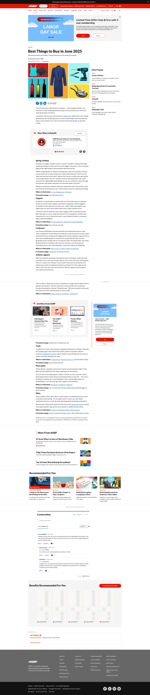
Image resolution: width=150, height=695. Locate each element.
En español (45, 61)
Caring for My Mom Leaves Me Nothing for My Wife (39, 489)
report (85, 539)
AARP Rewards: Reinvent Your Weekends (66, 139)
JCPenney (68, 192)
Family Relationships (35, 486)
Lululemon (65, 290)
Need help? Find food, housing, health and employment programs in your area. (41, 321)
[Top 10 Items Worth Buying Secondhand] (85, 459)
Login (117, 6)
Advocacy (55, 486)
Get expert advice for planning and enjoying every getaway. (58, 322)
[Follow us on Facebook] (105, 685)
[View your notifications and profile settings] (88, 522)
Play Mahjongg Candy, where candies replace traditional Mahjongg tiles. (104, 113)
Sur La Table (60, 248)
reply (39, 539)
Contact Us (78, 652)
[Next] (84, 151)
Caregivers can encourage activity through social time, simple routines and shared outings (110, 495)
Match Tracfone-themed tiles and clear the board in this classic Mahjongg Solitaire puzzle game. (105, 92)
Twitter (41, 103)
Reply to (44, 545)
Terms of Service (50, 682)
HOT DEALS (34, 631)
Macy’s (53, 248)
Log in (74, 510)
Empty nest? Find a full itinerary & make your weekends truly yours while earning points (67, 141)
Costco (53, 406)
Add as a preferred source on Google (55, 103)
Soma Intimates (77, 222)
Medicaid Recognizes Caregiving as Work (83, 489)
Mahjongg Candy (98, 109)
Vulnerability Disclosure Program (71, 685)
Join (83, 35)
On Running (74, 290)
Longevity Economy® (112, 671)
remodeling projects (49, 350)
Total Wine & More (63, 406)
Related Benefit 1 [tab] (55, 152)
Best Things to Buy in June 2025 (55, 51)
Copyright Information (55, 685)
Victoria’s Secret (57, 222)
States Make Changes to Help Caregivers (61, 489)
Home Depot (55, 355)
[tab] (43, 522)
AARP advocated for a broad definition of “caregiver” (86, 494)
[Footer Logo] (39, 658)
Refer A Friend (79, 662)
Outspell (95, 99)
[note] (58, 99)
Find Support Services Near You (41, 316)
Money (30, 47)
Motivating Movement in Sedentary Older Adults (109, 489)
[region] (63, 542)
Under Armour (56, 290)
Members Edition (90, 6)
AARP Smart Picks (79, 6)
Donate (61, 655)
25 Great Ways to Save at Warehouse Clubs (54, 435)
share (80, 539)
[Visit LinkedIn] (119, 685)
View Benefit (56, 144)
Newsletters (78, 659)
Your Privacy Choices (41, 687)
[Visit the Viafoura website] (86, 572)
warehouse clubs (77, 400)
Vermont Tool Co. (67, 355)
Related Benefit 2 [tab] (57, 152)
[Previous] (80, 151)
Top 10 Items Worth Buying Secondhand (53, 458)
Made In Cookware (72, 248)
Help (112, 10)
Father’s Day (67, 116)
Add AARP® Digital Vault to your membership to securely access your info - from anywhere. (77, 321)
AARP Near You (63, 673)
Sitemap (30, 682)
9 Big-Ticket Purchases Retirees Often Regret (55, 448)
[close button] (120, 17)
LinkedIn (44, 103)
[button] (119, 10)
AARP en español (105, 10)
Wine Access (75, 406)
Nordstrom (60, 192)
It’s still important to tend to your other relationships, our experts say (39, 494)
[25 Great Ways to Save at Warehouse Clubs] (85, 438)
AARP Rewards (102, 6)
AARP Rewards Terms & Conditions (37, 685)
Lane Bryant (67, 222)
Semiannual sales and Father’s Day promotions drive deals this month (52, 55)
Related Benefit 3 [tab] (59, 152)
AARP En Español (79, 655)
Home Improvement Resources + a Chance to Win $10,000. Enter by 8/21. (73, 2)
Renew (98, 35)
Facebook (37, 103)
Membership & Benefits (66, 6)
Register (111, 6)
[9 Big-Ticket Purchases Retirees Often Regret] (85, 450)
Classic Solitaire (97, 75)
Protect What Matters (76, 316)
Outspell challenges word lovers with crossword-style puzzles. (106, 102)
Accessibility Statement (62, 682)
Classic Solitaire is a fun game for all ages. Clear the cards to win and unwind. (105, 79)
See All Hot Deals (35, 638)
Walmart (69, 381)
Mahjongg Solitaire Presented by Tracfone (104, 87)
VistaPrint (62, 381)
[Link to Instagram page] (114, 685)
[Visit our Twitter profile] (110, 685)
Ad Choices (31, 687)
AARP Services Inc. (96, 666)
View (36, 326)
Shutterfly (54, 381)
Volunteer (62, 659)
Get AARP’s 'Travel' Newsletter (57, 317)
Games (93, 73)
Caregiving (103, 486)
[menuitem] (30, 11)
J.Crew (53, 192)
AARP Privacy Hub (39, 682)
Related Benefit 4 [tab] (61, 152)
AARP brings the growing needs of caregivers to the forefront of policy (62, 494)
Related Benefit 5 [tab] (63, 152)
